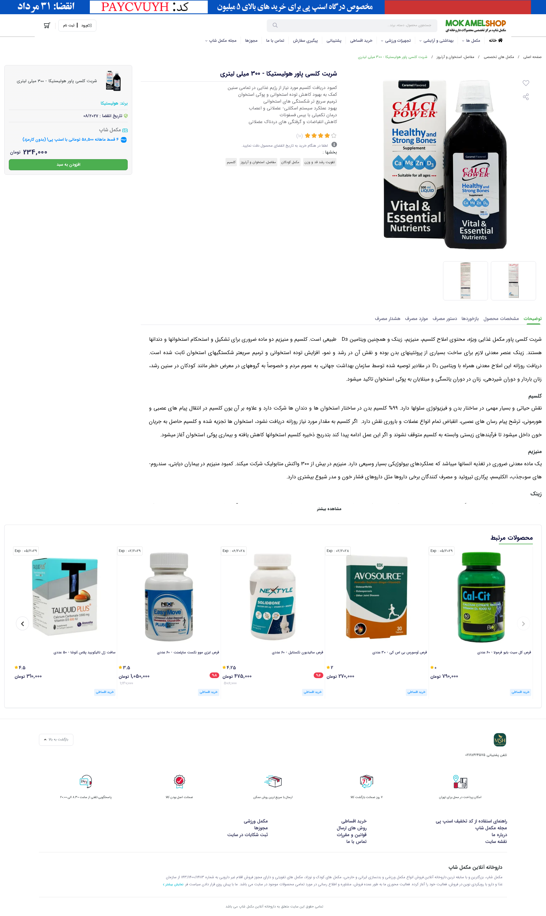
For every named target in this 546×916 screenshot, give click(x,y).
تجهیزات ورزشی (398, 41)
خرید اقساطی (361, 41)
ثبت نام (69, 25)
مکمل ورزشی (256, 821)
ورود (84, 25)
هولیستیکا (109, 103)
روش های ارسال (352, 828)
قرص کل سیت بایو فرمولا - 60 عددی (504, 652)
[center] (275, 26)
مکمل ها (473, 41)
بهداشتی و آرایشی (438, 41)
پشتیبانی (334, 41)
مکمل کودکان (290, 162)
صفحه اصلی (532, 57)
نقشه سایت (496, 841)
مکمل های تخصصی (499, 57)
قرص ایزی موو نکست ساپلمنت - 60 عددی (188, 652)
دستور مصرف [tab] (445, 318)
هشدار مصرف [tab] (387, 318)
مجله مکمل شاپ (223, 41)
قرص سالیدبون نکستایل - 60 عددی (297, 652)
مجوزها (251, 41)
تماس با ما (275, 41)
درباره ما (499, 834)
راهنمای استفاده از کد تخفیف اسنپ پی (471, 821)
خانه (493, 40)
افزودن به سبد (68, 164)
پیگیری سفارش (305, 41)
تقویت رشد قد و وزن (320, 162)
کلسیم (231, 162)
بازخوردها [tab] (470, 318)
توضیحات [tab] (533, 318)
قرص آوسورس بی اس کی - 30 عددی (399, 652)
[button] (523, 623)
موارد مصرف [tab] (416, 318)
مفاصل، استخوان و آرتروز (455, 57)
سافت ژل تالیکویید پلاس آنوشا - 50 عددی (84, 652)
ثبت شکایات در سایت (247, 834)
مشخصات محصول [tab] (501, 318)
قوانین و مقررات (352, 834)
